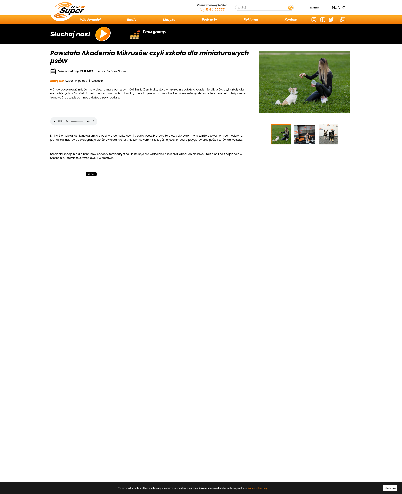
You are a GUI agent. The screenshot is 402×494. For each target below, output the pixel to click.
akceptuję (390, 488)
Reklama (251, 20)
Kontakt (291, 20)
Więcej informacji (257, 488)
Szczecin (327, 7)
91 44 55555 (214, 9)
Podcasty (209, 20)
